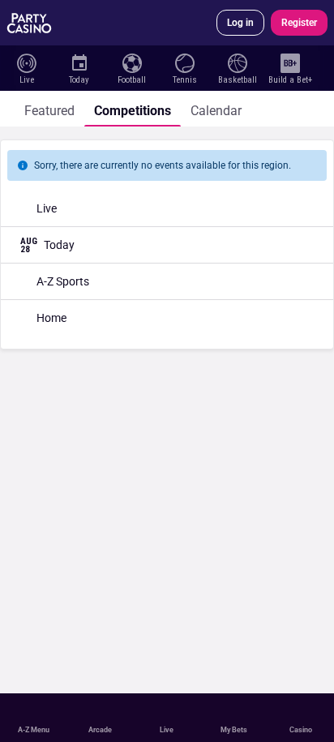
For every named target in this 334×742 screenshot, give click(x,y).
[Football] (131, 61)
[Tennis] (184, 61)
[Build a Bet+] (289, 61)
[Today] (79, 61)
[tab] (49, 109)
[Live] (26, 61)
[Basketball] (237, 61)
